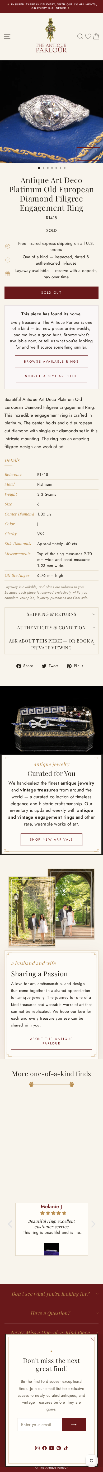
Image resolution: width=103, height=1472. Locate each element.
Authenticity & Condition (51, 627)
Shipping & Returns (51, 614)
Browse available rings (51, 361)
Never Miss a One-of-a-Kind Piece (50, 1332)
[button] (11, 1224)
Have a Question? (50, 1313)
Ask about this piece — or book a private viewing (51, 644)
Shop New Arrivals (51, 839)
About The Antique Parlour (51, 1041)
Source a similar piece (51, 376)
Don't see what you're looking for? (50, 1294)
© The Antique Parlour (51, 1467)
